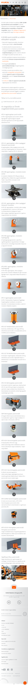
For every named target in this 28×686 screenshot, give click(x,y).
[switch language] (16, 2)
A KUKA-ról (3, 627)
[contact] (13, 2)
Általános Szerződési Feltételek (7, 623)
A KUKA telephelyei (5, 629)
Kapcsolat (3, 643)
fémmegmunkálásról (18, 32)
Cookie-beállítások (16, 675)
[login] (19, 2)
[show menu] (25, 2)
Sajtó (2, 631)
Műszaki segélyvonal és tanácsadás (8, 641)
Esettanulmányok (4, 651)
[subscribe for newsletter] (25, 614)
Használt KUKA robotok (6, 653)
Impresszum (17, 673)
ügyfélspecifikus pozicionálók (8, 93)
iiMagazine (3, 633)
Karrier (2, 625)
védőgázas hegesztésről (19, 30)
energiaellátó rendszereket (14, 72)
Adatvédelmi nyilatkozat (6, 675)
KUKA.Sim (6, 81)
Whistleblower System (5, 635)
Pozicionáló (13, 18)
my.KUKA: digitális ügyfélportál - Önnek (9, 659)
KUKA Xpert (3, 661)
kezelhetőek (5, 61)
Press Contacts (4, 645)
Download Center (4, 663)
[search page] (10, 2)
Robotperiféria (4, 18)
